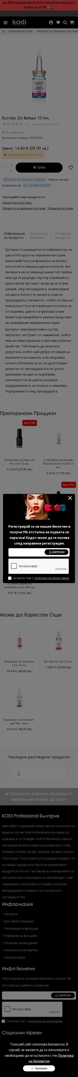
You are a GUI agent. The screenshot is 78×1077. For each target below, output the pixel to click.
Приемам (41, 1068)
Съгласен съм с (40, 578)
